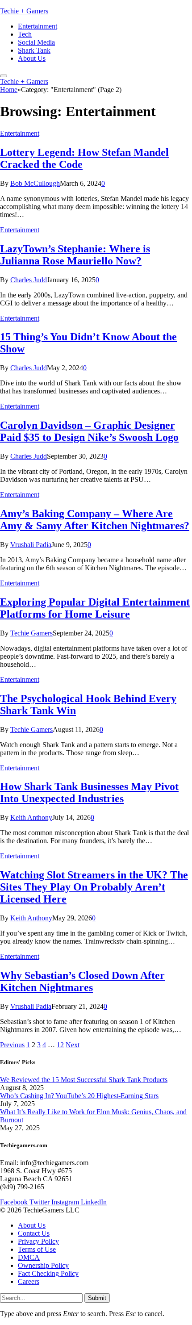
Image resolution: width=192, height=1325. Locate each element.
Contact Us (34, 1233)
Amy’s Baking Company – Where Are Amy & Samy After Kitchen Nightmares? (94, 519)
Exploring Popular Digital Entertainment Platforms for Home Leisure (95, 608)
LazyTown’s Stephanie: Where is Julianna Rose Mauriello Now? (75, 255)
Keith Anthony (31, 817)
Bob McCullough (35, 183)
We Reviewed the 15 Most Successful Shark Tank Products (83, 1079)
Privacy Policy (38, 1242)
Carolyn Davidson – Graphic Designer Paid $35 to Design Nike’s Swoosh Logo (89, 431)
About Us (32, 58)
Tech (25, 34)
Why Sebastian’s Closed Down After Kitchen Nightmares (82, 981)
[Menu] (3, 76)
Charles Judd (28, 280)
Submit (97, 1298)
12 (60, 1045)
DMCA (29, 1258)
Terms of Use (37, 1250)
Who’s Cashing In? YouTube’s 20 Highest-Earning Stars (79, 1095)
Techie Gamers (31, 633)
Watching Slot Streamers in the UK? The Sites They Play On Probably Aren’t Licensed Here (94, 887)
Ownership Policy (43, 1266)
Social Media (36, 42)
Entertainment (37, 26)
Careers (28, 1282)
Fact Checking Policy (48, 1274)
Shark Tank (34, 50)
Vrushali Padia (30, 544)
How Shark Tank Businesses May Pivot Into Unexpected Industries (89, 792)
